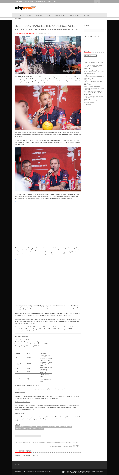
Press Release (19, 1)
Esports (73, 472)
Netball (29, 15)
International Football (40, 1)
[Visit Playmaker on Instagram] (20, 466)
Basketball (39, 15)
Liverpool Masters (21, 426)
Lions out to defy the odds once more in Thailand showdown (93, 101)
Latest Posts (35, 436)
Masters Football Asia (65, 426)
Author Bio (21, 436)
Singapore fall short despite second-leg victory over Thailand (94, 77)
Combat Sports (60, 15)
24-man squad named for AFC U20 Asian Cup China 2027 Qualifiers (93, 66)
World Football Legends (36, 428)
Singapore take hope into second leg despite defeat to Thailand (93, 97)
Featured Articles (24, 33)
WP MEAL (24, 471)
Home (63, 471)
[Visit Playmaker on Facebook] (17, 466)
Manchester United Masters (36, 426)
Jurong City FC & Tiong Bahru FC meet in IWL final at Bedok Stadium (93, 92)
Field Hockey (99, 471)
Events (54, 1)
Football (19, 15)
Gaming (49, 1)
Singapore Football (29, 1)
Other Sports (75, 15)
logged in (24, 455)
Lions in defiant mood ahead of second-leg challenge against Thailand (94, 87)
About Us (68, 471)
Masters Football (52, 426)
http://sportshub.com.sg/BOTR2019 (30, 346)
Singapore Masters (21, 428)
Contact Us (85, 472)
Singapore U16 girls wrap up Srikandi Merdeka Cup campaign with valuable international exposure (94, 71)
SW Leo (49, 33)
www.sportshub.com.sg (62, 327)
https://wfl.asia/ (32, 331)
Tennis (93, 471)
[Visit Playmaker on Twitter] (23, 466)
